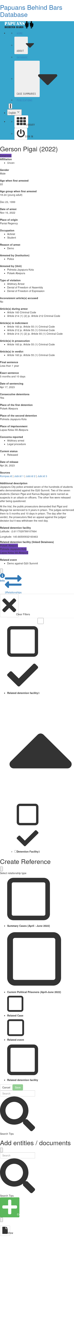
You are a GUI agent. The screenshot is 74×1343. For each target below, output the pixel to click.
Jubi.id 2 (30, 476)
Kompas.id (6, 476)
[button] (2, 577)
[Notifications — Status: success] (10, 106)
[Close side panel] (1, 571)
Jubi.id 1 (19, 476)
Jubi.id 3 (42, 476)
